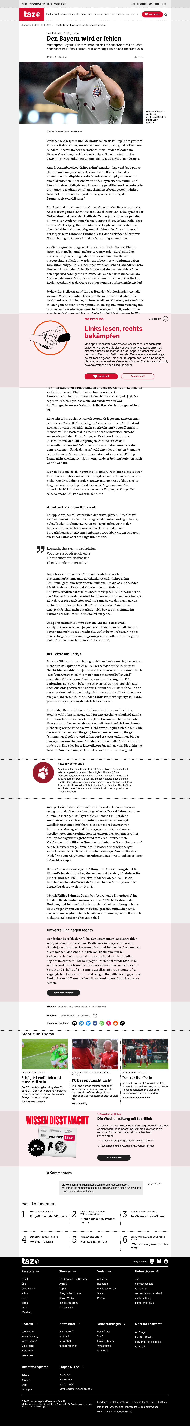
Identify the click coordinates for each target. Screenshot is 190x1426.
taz (30, 1261)
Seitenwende (151, 1406)
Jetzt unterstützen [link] (63, 992)
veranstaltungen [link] (37, 4)
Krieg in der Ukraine (70, 1293)
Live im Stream (105, 1341)
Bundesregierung (68, 1302)
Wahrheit (26, 1312)
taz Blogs (140, 1332)
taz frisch (64, 1336)
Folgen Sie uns (141, 1261)
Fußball (47, 25)
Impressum (131, 1406)
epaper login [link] (160, 4)
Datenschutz (116, 1406)
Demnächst (103, 1331)
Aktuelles (102, 1279)
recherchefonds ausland (148, 1293)
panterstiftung (143, 1298)
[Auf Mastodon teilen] (81, 1023)
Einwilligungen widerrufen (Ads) (114, 1411)
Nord (24, 1307)
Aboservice (65, 1379)
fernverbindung (30, 1336)
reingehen (27, 1355)
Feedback (64, 1374)
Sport (37, 25)
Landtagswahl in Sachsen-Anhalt (73, 1281)
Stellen (101, 1293)
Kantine (26, 1380)
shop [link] (49, 4)
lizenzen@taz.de (43, 1406)
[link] (63, 14)
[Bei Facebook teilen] (95, 1023)
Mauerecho (28, 1345)
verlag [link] (24, 4)
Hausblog (102, 1283)
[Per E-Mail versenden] (74, 1023)
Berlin (25, 1302)
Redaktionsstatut (119, 1402)
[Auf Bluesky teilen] (88, 1023)
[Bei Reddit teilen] (115, 1023)
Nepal (62, 1288)
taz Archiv (140, 1346)
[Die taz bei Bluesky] (159, 1263)
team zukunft (66, 1331)
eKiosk (102, 788)
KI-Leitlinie (161, 1402)
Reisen (25, 1375)
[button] (166, 14)
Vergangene (104, 1345)
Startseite (26, 25)
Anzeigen (27, 1389)
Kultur (25, 1293)
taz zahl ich (141, 1288)
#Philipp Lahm (99, 1006)
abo (137, 1279)
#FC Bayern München (79, 1006)
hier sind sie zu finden (81, 1191)
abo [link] (133, 4)
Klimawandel (66, 1307)
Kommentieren (67, 1015)
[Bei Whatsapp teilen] (101, 1023)
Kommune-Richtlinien (142, 1402)
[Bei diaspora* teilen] (108, 1023)
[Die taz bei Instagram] (166, 1263)
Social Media (66, 1298)
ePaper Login (66, 1384)
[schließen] (165, 319)
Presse (101, 1298)
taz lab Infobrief (68, 1345)
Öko (24, 1283)
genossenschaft (144, 1283)
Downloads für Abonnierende (75, 1388)
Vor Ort (101, 1336)
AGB (140, 1406)
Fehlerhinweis (83, 1015)
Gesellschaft (28, 1288)
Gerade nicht (155, 319)
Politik (25, 1279)
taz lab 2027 (104, 1350)
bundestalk (28, 1331)
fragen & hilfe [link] (60, 4)
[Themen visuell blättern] (137, 14)
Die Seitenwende (106, 1288)
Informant (103, 1406)
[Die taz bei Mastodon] (152, 1263)
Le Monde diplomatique (148, 1341)
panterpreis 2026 (144, 1302)
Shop (24, 1384)
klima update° (29, 1341)
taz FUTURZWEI (143, 1337)
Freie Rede (27, 1350)
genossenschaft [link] (144, 4)
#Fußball (63, 1006)
